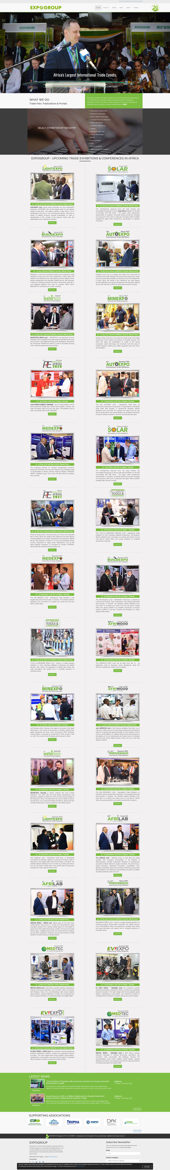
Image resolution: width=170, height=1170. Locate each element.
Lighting (93, 128)
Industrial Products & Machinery (100, 120)
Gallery (114, 7)
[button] (12, 52)
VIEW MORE (137, 1109)
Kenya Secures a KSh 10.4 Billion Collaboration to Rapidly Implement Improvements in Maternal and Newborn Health (75, 1097)
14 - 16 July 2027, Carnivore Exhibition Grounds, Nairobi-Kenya (52, 660)
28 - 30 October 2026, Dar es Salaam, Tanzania (52, 725)
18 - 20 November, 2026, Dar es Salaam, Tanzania (117, 984)
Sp (138, 1)
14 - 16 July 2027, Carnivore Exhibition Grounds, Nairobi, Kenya (117, 271)
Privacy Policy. (80, 1166)
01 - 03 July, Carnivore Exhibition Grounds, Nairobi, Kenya (52, 271)
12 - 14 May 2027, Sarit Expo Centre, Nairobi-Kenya (52, 464)
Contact (135, 7)
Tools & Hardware (96, 146)
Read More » (36, 1090)
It (129, 1)
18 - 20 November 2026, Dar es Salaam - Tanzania (117, 530)
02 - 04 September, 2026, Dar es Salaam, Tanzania (52, 594)
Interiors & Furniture (96, 122)
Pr (133, 1)
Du (131, 1)
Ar (140, 1)
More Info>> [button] (52, 222)
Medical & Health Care (97, 131)
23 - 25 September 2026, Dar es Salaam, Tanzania (117, 596)
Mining (92, 137)
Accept (147, 1167)
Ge (127, 1)
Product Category (112, 1157)
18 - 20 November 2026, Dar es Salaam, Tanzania (117, 401)
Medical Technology (96, 134)
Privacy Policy (53, 1156)
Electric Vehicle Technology (99, 117)
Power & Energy (95, 140)
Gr (125, 1)
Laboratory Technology (97, 125)
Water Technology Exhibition (99, 149)
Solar (92, 143)
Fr (123, 1)
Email (108, 1150)
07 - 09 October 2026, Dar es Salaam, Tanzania (52, 401)
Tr (119, 1)
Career (128, 7)
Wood (92, 152)
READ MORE (78, 76)
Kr (142, 1)
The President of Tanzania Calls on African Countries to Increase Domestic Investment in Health (77, 1082)
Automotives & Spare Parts (98, 111)
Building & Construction (98, 114)
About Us (106, 7)
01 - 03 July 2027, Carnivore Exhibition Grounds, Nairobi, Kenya (52, 204)
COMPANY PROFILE (90, 76)
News (121, 7)
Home (98, 7)
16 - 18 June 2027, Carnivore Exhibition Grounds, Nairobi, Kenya (117, 205)
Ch (121, 1)
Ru (135, 1)
